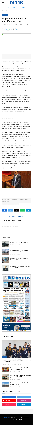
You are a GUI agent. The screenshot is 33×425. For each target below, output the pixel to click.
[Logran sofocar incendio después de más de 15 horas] (5, 384)
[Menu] (3, 2)
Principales (15, 204)
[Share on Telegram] (16, 29)
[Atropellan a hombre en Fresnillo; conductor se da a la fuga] (5, 252)
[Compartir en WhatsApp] (9, 29)
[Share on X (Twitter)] (6, 29)
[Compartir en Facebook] (3, 29)
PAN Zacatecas (6, 204)
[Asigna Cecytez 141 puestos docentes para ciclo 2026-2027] (5, 377)
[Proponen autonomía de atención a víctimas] (16, 34)
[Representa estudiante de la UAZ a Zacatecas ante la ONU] (5, 369)
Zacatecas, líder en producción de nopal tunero (9, 220)
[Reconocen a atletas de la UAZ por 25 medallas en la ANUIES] (16, 349)
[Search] (30, 2)
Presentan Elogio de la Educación (19, 242)
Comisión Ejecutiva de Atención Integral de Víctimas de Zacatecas (15, 200)
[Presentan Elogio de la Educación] (5, 244)
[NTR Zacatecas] (16, 2)
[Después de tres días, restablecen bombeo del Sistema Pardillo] (5, 260)
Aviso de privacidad (17, 419)
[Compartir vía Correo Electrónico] (12, 29)
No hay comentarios (11, 26)
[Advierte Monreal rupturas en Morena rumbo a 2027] (5, 268)
